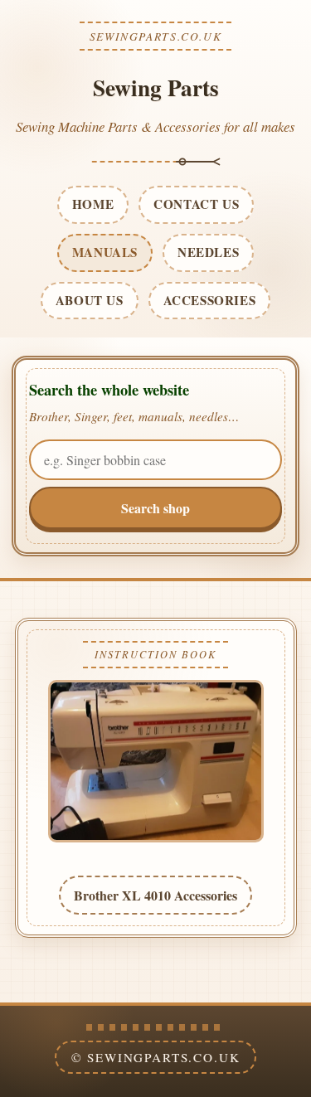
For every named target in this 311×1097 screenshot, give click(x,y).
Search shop (155, 507)
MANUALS (105, 252)
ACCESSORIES (209, 300)
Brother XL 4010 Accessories (155, 895)
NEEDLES (208, 252)
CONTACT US (196, 204)
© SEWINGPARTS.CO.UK (156, 1057)
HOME (93, 204)
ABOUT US (90, 300)
